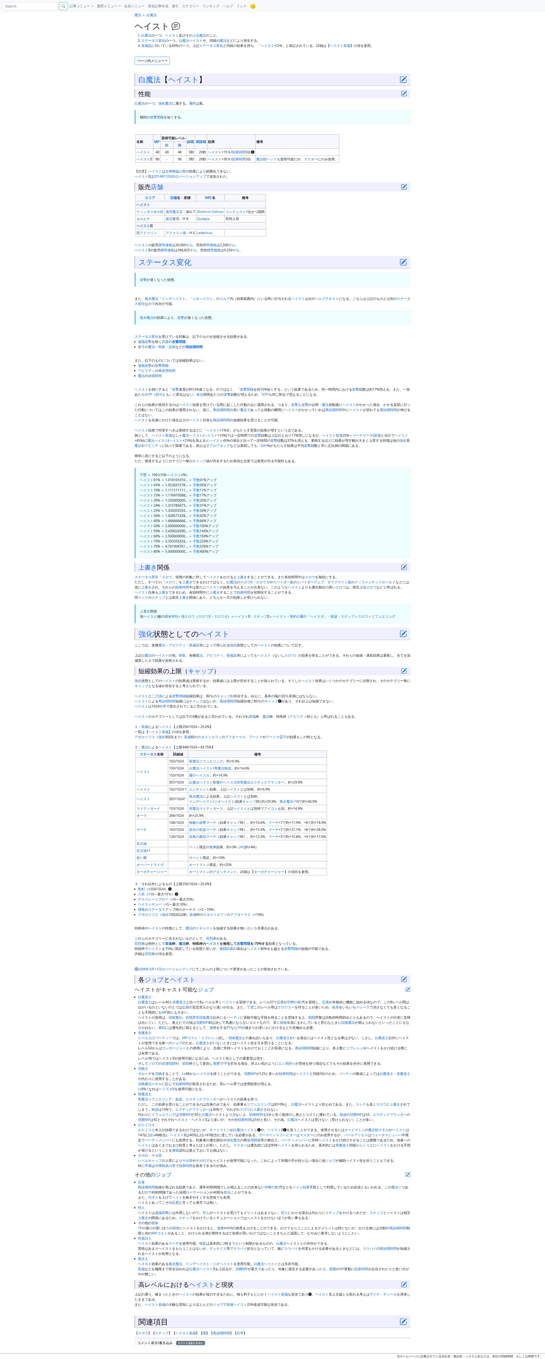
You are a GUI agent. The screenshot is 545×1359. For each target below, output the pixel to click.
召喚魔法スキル (150, 1083)
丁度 (250, 1007)
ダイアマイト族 (339, 582)
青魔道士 (145, 1094)
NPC (208, 197)
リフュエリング (383, 616)
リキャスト (204, 928)
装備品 (146, 45)
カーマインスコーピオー (277, 1135)
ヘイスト (172, 35)
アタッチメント (225, 871)
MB (229, 1228)
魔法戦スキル (378, 1129)
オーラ (141, 815)
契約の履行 (298, 616)
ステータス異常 (146, 577)
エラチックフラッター (267, 782)
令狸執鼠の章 (165, 1165)
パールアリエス (356, 1135)
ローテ (191, 1192)
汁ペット (196, 857)
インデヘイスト (174, 298)
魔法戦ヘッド (266, 159)
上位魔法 (199, 35)
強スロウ (369, 587)
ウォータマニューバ (386, 1135)
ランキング (210, 6)
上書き (147, 567)
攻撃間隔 (157, 117)
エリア (150, 197)
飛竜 (141, 909)
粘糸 (335, 1007)
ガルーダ (145, 1073)
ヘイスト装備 (340, 45)
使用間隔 (254, 1140)
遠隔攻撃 (145, 341)
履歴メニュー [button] (107, 6)
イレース (363, 1007)
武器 (165, 341)
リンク (242, 6)
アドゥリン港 (176, 232)
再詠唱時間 (194, 346)
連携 (212, 1027)
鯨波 (334, 616)
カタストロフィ (210, 737)
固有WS (171, 616)
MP (156, 141)
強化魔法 (165, 103)
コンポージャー (174, 1048)
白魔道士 (145, 997)
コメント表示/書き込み (170, 1342)
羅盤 (332, 1269)
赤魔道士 (179, 1002)
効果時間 (239, 152)
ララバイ (240, 1248)
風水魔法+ (287, 801)
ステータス (148, 754)
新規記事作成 (158, 6)
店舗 (157, 187)
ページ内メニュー (151, 60)
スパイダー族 (283, 582)
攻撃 (143, 279)
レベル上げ (146, 1037)
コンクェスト (235, 211)
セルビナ (143, 218)
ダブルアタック (218, 445)
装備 (377, 435)
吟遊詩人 (145, 1238)
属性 (192, 103)
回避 (306, 1187)
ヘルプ (228, 6)
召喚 (158, 1073)
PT (229, 1027)
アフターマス (235, 737)
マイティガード (148, 808)
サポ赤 (157, 1155)
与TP (265, 394)
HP (342, 1269)
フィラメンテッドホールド (375, 582)
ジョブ (154, 979)
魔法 (138, 15)
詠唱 (190, 141)
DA (263, 445)
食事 (212, 847)
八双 (141, 894)
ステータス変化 (153, 40)
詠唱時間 (155, 375)
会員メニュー (134, 6)
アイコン (271, 808)
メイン (298, 1187)
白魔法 (151, 15)
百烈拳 (211, 938)
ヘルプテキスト (327, 298)
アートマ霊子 (276, 737)
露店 (169, 218)
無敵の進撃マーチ (202, 822)
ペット (194, 847)
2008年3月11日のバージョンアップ (165, 969)
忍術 (172, 346)
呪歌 (161, 346)
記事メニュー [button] (80, 6)
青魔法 (194, 761)
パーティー (163, 1037)
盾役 (161, 1027)
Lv (184, 1073)
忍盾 (325, 1002)
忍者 (280, 1002)
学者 (148, 1165)
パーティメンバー (158, 1140)
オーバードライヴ (150, 864)
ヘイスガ (317, 616)
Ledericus (204, 232)
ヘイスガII (231, 782)
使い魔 (141, 857)
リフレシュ (209, 1037)
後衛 (175, 1150)
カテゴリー (190, 6)
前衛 (283, 1022)
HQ (242, 847)
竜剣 (141, 889)
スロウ (167, 577)
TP (150, 394)
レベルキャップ (150, 1160)
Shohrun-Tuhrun (210, 211)
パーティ (233, 1017)
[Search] (63, 6)
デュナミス (218, 1248)
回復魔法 (175, 1017)
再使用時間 (166, 370)
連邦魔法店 (174, 211)
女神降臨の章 (175, 171)
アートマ (255, 737)
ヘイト (177, 1197)
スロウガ (263, 582)
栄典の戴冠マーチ (202, 836)
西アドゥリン (146, 232)
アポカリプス (145, 737)
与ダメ (153, 1197)
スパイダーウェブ (310, 582)
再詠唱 (201, 141)
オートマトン (199, 864)
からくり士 (146, 1124)
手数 (143, 474)
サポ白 (143, 1155)
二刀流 (157, 696)
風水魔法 (151, 298)
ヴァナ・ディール (383, 1294)
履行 (192, 775)
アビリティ (146, 370)
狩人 (141, 1207)
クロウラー (286, 1007)
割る (227, 1192)
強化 (403, 440)
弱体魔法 (235, 1037)
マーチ (358, 435)
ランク (143, 597)
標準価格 (165, 245)
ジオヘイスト (202, 298)
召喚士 (143, 1068)
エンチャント (199, 789)
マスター (311, 159)
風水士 (143, 1258)
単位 (199, 394)
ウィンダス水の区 (150, 211)
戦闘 (311, 1017)
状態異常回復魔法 (199, 1017)
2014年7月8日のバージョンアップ (180, 176)
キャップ (199, 461)
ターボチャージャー (151, 871)
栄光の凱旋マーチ (202, 829)
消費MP (202, 1022)
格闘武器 (226, 948)
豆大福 (141, 843)
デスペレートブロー (153, 899)
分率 (162, 706)
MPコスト (190, 1037)
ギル (189, 245)
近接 (165, 1063)
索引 (175, 6)
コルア (225, 298)
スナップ (158, 597)
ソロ (151, 1063)
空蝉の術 (294, 1002)
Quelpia (203, 218)
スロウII (246, 582)
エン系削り (286, 1063)
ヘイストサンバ (150, 904)
